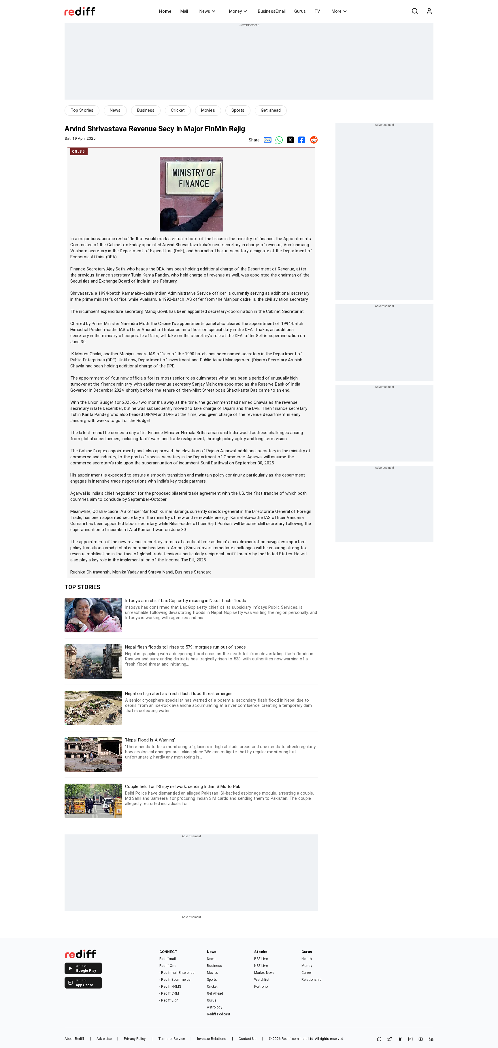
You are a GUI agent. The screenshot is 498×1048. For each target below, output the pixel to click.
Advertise (104, 1039)
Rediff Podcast (218, 1014)
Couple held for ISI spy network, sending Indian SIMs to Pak (219, 795)
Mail (184, 11)
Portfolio (261, 987)
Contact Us (247, 1039)
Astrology (214, 1007)
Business (146, 110)
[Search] (414, 11)
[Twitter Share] (289, 140)
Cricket (178, 110)
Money (235, 11)
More (337, 11)
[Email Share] (266, 140)
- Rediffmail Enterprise (176, 973)
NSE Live (261, 966)
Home (165, 11)
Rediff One (167, 966)
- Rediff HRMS (170, 987)
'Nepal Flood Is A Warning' (220, 748)
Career (306, 973)
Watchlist (261, 980)
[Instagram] (410, 1039)
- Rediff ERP (168, 1000)
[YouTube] (420, 1039)
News (204, 11)
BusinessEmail (272, 11)
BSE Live (261, 959)
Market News (264, 973)
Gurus (300, 11)
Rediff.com (290, 1039)
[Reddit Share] (312, 140)
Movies (208, 110)
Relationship (311, 980)
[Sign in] (429, 11)
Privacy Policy (135, 1039)
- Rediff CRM (169, 993)
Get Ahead (215, 993)
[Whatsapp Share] (278, 140)
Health (306, 959)
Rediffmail (167, 959)
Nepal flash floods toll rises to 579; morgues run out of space (219, 656)
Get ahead (271, 110)
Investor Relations (211, 1039)
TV (317, 11)
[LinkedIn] (431, 1039)
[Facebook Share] (301, 140)
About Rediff (74, 1039)
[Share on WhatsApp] (379, 1039)
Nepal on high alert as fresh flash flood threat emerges (218, 702)
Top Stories (82, 110)
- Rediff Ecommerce (174, 980)
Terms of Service (171, 1039)
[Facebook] (400, 1039)
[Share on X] (389, 1039)
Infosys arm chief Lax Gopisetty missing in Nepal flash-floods (221, 609)
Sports (238, 110)
